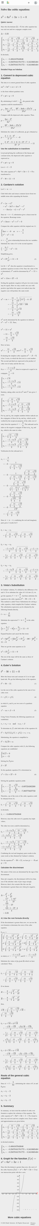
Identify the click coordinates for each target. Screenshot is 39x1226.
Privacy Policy (33, 1223)
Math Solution (10, 1223)
